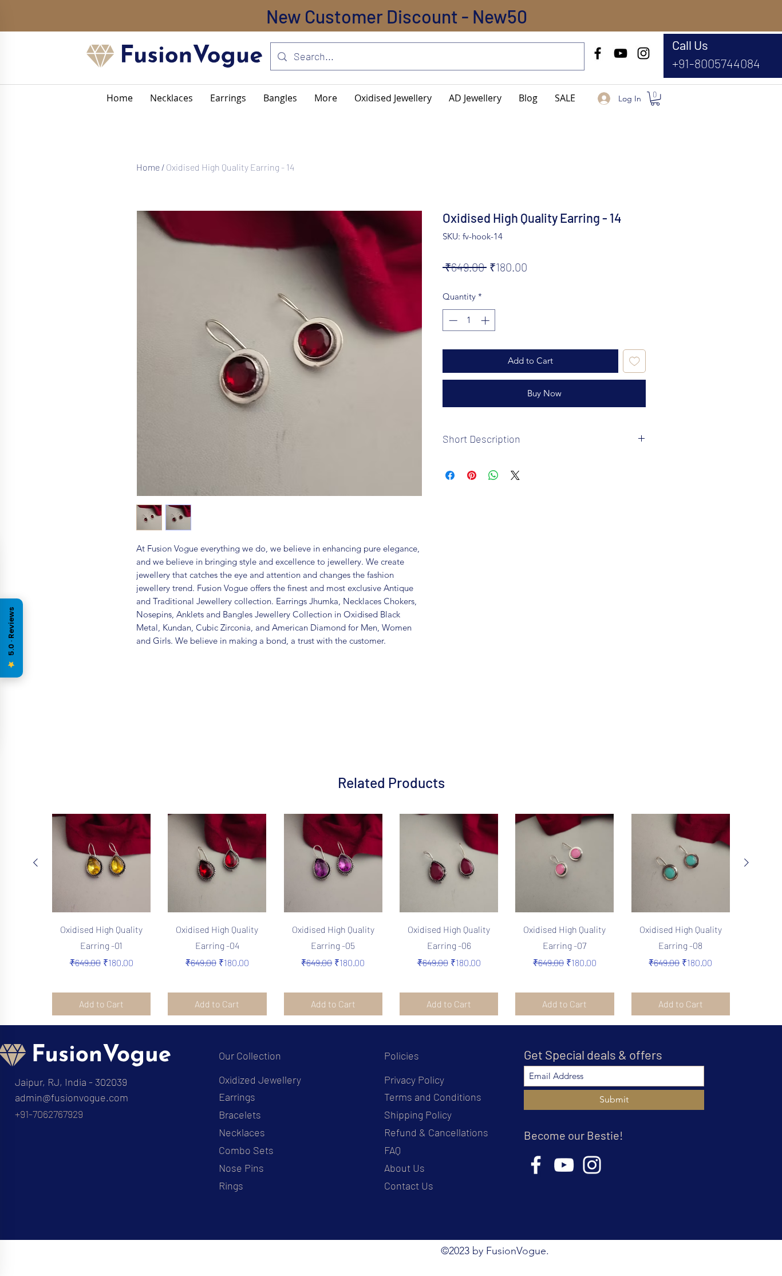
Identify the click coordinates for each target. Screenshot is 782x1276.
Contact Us (408, 1185)
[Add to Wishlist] (634, 361)
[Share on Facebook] (450, 475)
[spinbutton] (469, 320)
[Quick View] (101, 863)
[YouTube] (621, 53)
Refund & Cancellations (436, 1132)
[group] (391, 914)
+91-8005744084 (716, 63)
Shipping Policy (418, 1114)
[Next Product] (746, 862)
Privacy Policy (414, 1079)
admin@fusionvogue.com (71, 1097)
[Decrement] (452, 320)
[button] (326, 98)
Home (148, 167)
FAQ (392, 1150)
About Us (404, 1167)
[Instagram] (643, 53)
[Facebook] (598, 53)
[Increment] (486, 320)
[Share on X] (515, 475)
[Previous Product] (35, 862)
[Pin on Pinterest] (472, 475)
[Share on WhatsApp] (493, 475)
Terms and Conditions (432, 1096)
